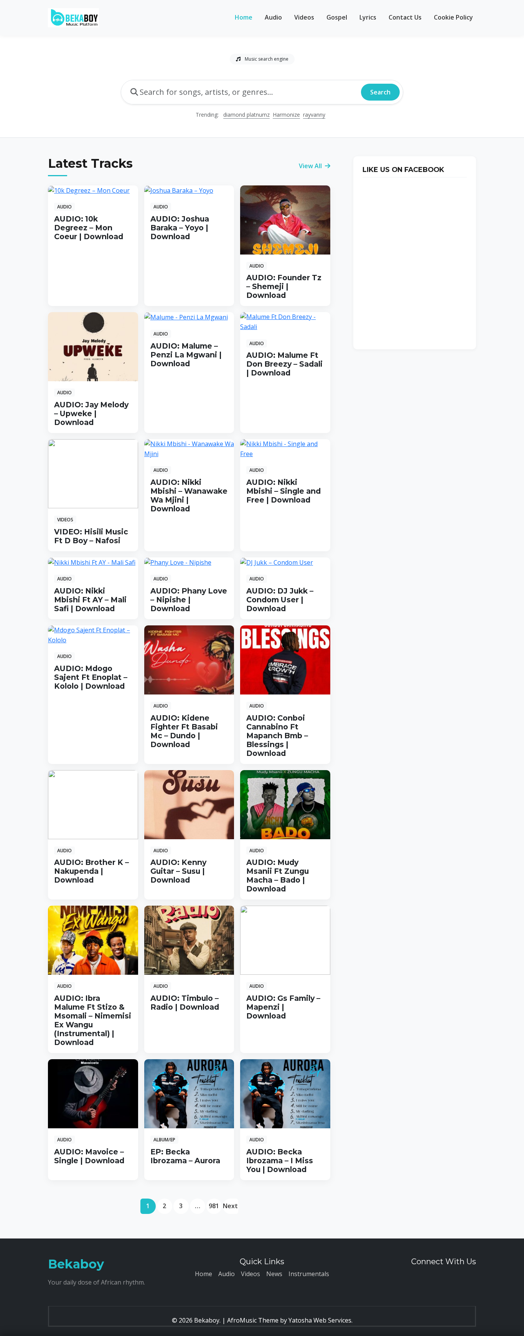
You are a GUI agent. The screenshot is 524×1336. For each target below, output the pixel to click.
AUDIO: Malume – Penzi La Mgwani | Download (186, 354)
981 (214, 1206)
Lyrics (367, 17)
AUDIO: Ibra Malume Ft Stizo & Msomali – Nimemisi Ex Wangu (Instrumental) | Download (92, 1020)
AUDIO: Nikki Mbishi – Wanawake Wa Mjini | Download (188, 495)
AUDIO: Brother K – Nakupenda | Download (91, 871)
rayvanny (314, 114)
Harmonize (286, 114)
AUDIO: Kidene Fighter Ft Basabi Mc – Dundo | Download (184, 731)
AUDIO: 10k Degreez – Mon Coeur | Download (88, 227)
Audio (273, 17)
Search (380, 92)
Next (230, 1206)
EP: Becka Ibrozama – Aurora (185, 1156)
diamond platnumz (246, 114)
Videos (304, 17)
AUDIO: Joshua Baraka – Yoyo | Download (179, 227)
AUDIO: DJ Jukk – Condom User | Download (279, 599)
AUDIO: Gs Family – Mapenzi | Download (283, 1007)
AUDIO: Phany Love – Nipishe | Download (188, 599)
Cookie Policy (453, 17)
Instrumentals (308, 1274)
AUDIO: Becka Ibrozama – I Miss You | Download (279, 1160)
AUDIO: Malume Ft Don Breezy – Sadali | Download (284, 364)
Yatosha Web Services (319, 1320)
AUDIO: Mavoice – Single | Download (89, 1156)
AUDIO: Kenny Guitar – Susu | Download (178, 871)
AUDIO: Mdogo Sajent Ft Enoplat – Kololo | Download (90, 677)
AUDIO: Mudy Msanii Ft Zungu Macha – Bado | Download (277, 875)
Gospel (336, 17)
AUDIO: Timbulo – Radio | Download (184, 1003)
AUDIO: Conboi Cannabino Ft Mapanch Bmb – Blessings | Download (277, 735)
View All (311, 166)
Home (243, 17)
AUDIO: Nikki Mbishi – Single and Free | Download (283, 491)
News (274, 1274)
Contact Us (405, 17)
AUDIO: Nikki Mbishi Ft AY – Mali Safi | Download (90, 599)
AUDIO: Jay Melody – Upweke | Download (91, 413)
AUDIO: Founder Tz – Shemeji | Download (283, 286)
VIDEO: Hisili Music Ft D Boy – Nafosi (91, 536)
